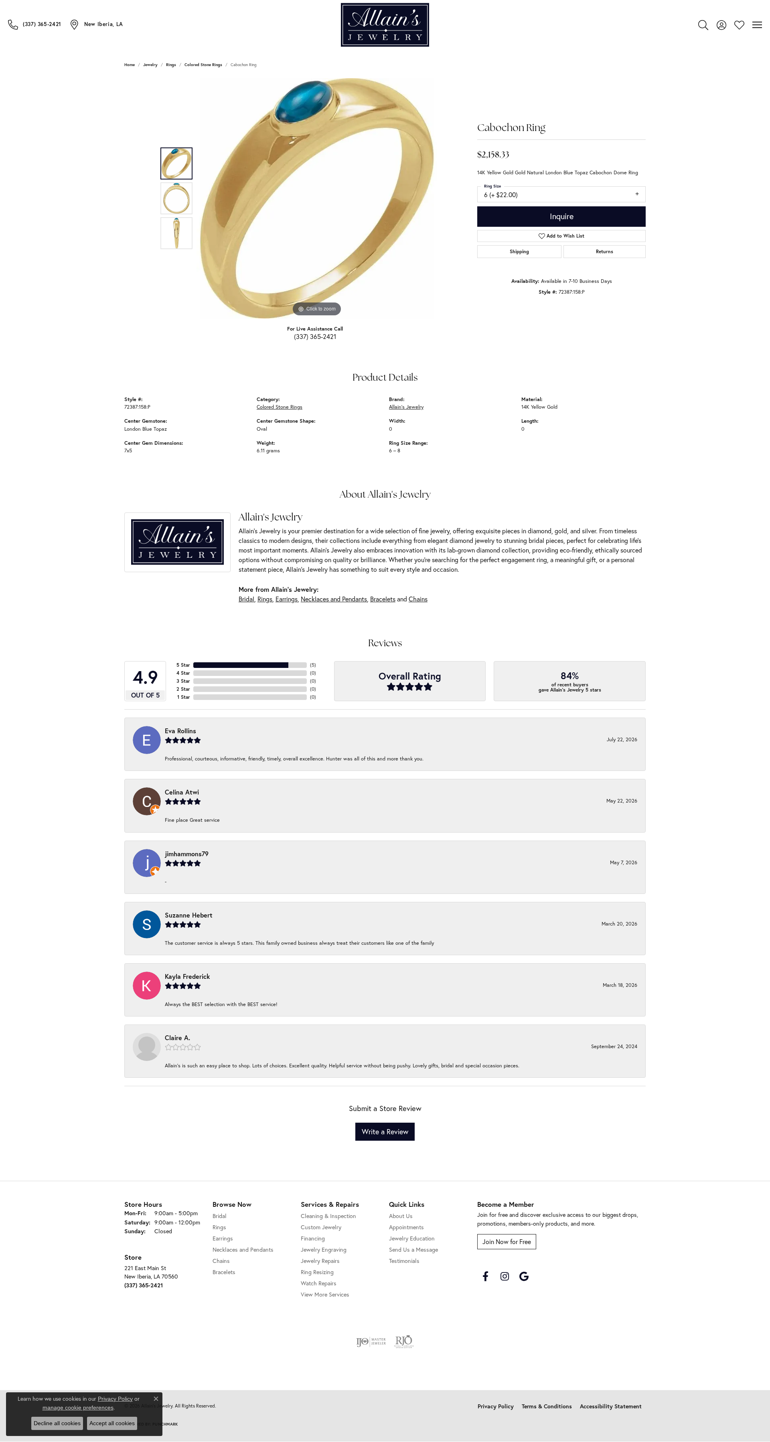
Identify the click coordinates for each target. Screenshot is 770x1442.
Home (129, 64)
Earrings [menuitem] (223, 1238)
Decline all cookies (57, 1423)
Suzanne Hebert (189, 915)
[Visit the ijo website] (371, 1342)
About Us (401, 1216)
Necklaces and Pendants (334, 599)
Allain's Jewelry (406, 406)
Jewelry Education (412, 1238)
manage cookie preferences (78, 1407)
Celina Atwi (182, 792)
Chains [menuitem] (221, 1261)
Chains (418, 599)
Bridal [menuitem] (220, 1216)
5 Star (183, 665)
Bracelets (382, 599)
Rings (171, 64)
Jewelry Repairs (320, 1261)
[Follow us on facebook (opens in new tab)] (485, 1277)
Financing (313, 1238)
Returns (604, 251)
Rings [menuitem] (219, 1227)
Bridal (246, 599)
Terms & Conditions (547, 1406)
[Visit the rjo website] (404, 1342)
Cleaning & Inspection (328, 1216)
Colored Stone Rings (203, 64)
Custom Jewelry (321, 1227)
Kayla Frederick (187, 976)
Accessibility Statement (611, 1406)
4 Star (183, 673)
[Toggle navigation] (757, 25)
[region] (317, 198)
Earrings (287, 599)
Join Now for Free (506, 1241)
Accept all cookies (112, 1423)
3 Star (183, 681)
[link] (34, 24)
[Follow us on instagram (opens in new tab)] (504, 1277)
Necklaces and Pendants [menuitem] (243, 1249)
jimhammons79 (187, 853)
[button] (703, 25)
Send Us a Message (413, 1249)
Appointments (406, 1227)
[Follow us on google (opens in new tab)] (524, 1277)
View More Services (325, 1294)
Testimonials (404, 1261)
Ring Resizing (317, 1272)
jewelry (150, 64)
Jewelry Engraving (323, 1249)
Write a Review (385, 1131)
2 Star (183, 689)
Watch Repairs (318, 1283)
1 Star (183, 697)
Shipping (519, 251)
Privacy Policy (496, 1406)
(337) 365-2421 (315, 336)
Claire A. (177, 1037)
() (313, 665)
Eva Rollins (180, 730)
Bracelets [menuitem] (224, 1272)
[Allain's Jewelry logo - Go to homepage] (385, 25)
